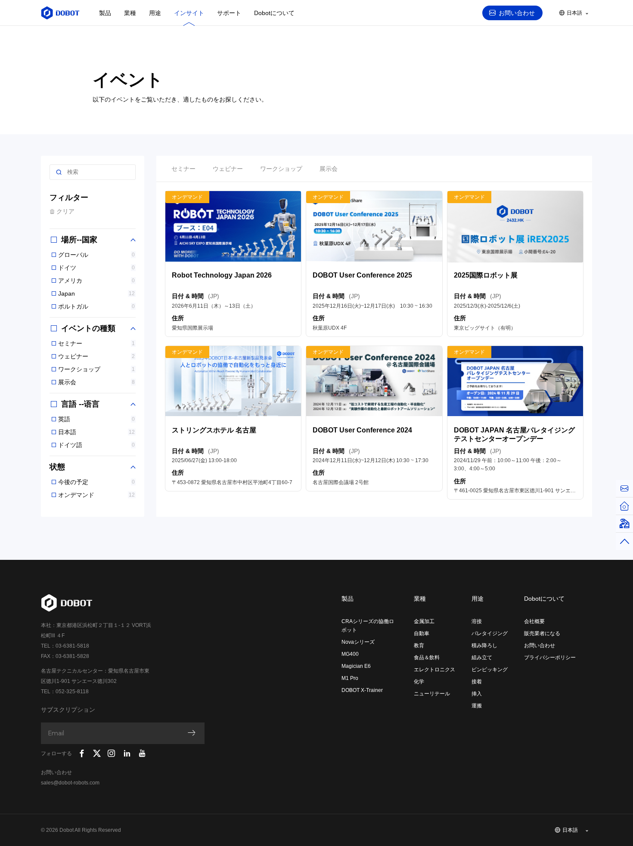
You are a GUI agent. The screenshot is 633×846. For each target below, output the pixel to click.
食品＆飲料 (427, 658)
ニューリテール (432, 694)
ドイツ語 (96, 445)
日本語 (96, 432)
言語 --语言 (79, 404)
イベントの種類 (87, 328)
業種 (130, 12)
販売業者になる (542, 633)
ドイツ (96, 267)
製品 (105, 12)
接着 (477, 682)
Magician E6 (356, 666)
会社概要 (534, 621)
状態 (57, 467)
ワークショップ (96, 369)
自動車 (421, 633)
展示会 (96, 382)
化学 (419, 682)
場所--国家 (78, 239)
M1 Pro (349, 678)
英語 (96, 419)
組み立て (482, 658)
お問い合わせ (517, 12)
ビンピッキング (490, 670)
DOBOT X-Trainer (362, 690)
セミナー (96, 343)
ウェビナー (96, 356)
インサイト (189, 12)
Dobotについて (274, 12)
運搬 (477, 706)
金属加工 (424, 621)
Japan (96, 293)
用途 (155, 12)
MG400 (350, 654)
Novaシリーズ (358, 642)
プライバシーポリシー (550, 658)
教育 (419, 645)
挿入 (477, 694)
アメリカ (96, 280)
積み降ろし (484, 645)
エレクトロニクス (434, 670)
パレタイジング (490, 633)
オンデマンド (96, 494)
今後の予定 (96, 482)
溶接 (477, 621)
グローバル (96, 254)
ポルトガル (96, 306)
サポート (229, 12)
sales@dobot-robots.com (70, 783)
